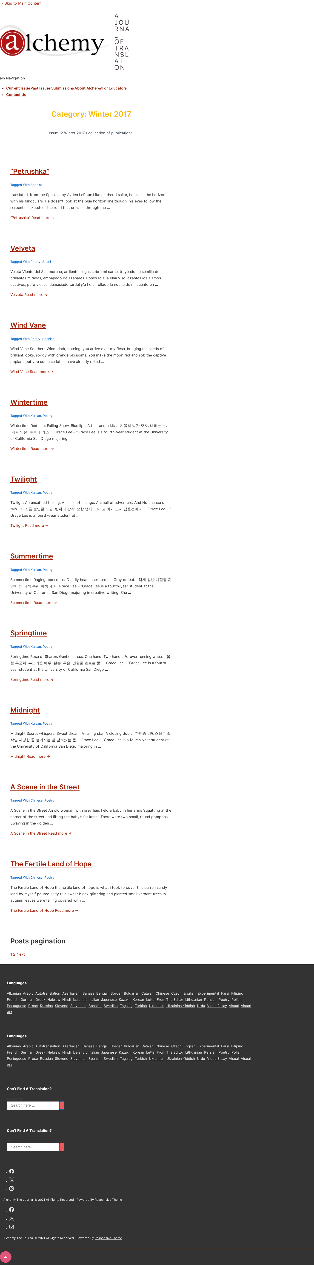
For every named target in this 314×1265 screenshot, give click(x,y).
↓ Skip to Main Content (21, 3)
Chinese (37, 800)
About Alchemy (88, 88)
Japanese (109, 999)
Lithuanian (193, 999)
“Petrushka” (29, 171)
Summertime (31, 556)
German (26, 999)
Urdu (201, 1006)
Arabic (28, 993)
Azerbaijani (71, 993)
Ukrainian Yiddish (180, 1006)
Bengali (102, 993)
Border (116, 993)
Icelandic (80, 999)
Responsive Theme (108, 1199)
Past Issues (41, 88)
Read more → (32, 217)
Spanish (37, 185)
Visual (234, 1006)
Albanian (14, 993)
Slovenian (78, 1006)
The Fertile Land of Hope (51, 864)
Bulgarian (131, 993)
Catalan (147, 993)
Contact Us (16, 94)
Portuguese (16, 1006)
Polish (236, 999)
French (12, 999)
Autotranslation (47, 993)
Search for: (15, 1098)
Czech (176, 993)
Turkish (141, 1006)
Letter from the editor (164, 999)
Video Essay (217, 1006)
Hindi (66, 999)
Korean (36, 416)
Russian (46, 1006)
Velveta (22, 248)
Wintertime (29, 402)
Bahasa (88, 993)
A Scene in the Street (45, 787)
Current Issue (18, 88)
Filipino (237, 993)
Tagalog (126, 1006)
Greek (40, 999)
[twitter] (11, 1181)
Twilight (23, 479)
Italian (94, 999)
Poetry (35, 262)
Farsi (225, 993)
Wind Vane (28, 325)
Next (21, 954)
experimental (208, 993)
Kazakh (125, 999)
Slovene (61, 1006)
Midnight (25, 710)
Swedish (111, 1006)
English (190, 993)
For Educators (114, 88)
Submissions (62, 88)
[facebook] (11, 1172)
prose (33, 1006)
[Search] (61, 1105)
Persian (210, 999)
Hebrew (53, 999)
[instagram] (11, 1189)
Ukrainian (156, 1006)
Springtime (28, 633)
